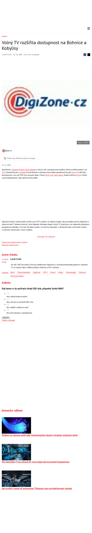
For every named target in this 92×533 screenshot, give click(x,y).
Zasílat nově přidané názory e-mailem (14, 242)
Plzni (80, 175)
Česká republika (24, 272)
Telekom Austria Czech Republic (24, 169)
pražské (23, 172)
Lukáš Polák (7, 55)
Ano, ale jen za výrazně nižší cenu (20, 302)
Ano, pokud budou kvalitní (17, 296)
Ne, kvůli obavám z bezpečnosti (19, 313)
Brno (12, 272)
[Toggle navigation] (88, 28)
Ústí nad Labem (56, 175)
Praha (60, 272)
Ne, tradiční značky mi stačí (18, 307)
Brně (47, 175)
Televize (82, 272)
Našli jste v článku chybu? (10, 245)
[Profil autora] (5, 261)
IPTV (4, 172)
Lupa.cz (4, 36)
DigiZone (36, 272)
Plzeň (52, 272)
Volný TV (74, 172)
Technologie (71, 272)
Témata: (5, 272)
